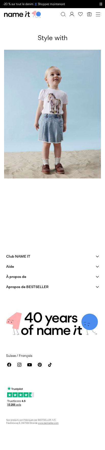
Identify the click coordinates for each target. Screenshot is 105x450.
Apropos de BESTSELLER (27, 287)
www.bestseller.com (48, 423)
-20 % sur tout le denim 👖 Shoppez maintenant (34, 4)
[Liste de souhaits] (80, 14)
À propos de (16, 276)
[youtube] (30, 365)
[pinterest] (40, 365)
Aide (10, 266)
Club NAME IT (18, 256)
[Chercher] (63, 14)
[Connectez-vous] (72, 14)
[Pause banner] (101, 4)
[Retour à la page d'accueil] (22, 14)
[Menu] (98, 14)
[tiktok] (50, 365)
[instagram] (19, 365)
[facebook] (9, 365)
